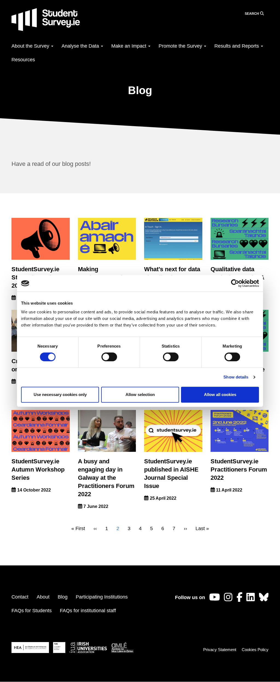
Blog (63, 597)
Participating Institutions (102, 597)
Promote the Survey (181, 46)
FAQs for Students (31, 610)
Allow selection (140, 394)
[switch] (109, 356)
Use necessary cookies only (60, 394)
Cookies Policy (255, 649)
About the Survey (31, 46)
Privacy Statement (219, 649)
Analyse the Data (81, 46)
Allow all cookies (220, 394)
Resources (23, 59)
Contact (19, 597)
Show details (235, 377)
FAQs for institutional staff (88, 610)
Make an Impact (129, 46)
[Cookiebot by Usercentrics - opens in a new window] (235, 283)
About (43, 597)
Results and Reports (237, 46)
